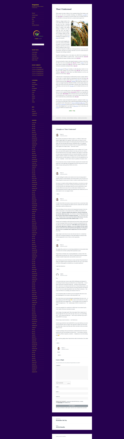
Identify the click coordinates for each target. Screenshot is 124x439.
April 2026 (33, 130)
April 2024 (33, 174)
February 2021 (34, 246)
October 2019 (34, 277)
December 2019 (34, 273)
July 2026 (33, 124)
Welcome (33, 13)
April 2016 (33, 358)
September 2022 (34, 209)
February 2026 (34, 134)
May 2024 (33, 172)
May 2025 (33, 149)
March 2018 (34, 313)
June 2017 (33, 331)
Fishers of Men (34, 54)
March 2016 (34, 360)
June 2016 (33, 354)
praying (57, 107)
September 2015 (34, 371)
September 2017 (34, 325)
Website (58, 396)
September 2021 (34, 232)
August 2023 (34, 190)
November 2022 (34, 205)
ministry (36, 38)
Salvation (33, 96)
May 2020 (33, 263)
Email (33, 23)
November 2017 (34, 321)
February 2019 (34, 292)
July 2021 (33, 236)
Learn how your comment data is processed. (78, 407)
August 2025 (34, 145)
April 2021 (33, 242)
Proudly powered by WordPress (61, 436)
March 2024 (34, 176)
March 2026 (34, 132)
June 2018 (33, 308)
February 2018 (34, 315)
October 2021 (34, 230)
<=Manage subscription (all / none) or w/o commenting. (69, 402)
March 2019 (34, 290)
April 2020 (33, 265)
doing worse (75, 106)
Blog (33, 19)
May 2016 (33, 356)
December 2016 (34, 342)
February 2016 (34, 362)
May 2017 (33, 333)
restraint (82, 62)
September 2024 (34, 165)
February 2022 (34, 223)
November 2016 (34, 344)
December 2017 (34, 319)
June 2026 (33, 126)
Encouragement (34, 88)
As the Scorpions (34, 52)
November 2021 (34, 228)
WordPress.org (34, 115)
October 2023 (34, 186)
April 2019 (33, 288)
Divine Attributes (34, 84)
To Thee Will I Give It (40, 69)
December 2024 (34, 159)
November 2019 (34, 275)
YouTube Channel (35, 15)
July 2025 (33, 147)
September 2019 (34, 279)
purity (76, 79)
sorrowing (63, 104)
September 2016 (34, 348)
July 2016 (33, 352)
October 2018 (34, 300)
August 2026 (34, 122)
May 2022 (33, 217)
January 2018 (34, 317)
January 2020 (34, 271)
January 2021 (34, 248)
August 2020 (34, 257)
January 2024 (34, 180)
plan (67, 68)
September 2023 (34, 188)
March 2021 (34, 244)
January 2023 (34, 201)
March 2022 (34, 221)
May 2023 (33, 194)
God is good (60, 68)
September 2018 (34, 302)
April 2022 (33, 219)
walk (82, 102)
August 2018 (34, 304)
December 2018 (34, 296)
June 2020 (33, 261)
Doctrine (33, 86)
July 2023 (33, 192)
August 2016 (34, 350)
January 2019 (34, 294)
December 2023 (34, 182)
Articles (33, 21)
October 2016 (34, 346)
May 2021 (33, 240)
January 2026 (34, 136)
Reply (58, 240)
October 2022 (34, 207)
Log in (33, 109)
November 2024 (34, 161)
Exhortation (34, 90)
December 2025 (34, 138)
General (33, 92)
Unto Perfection (34, 56)
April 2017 (33, 335)
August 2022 (34, 211)
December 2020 (34, 250)
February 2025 (34, 155)
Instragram (33, 17)
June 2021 (33, 238)
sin (87, 99)
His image (72, 85)
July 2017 (33, 329)
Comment (58, 365)
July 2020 (33, 259)
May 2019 (33, 286)
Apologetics (34, 82)
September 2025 (34, 143)
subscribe (59, 402)
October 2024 (34, 163)
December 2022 (34, 203)
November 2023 (34, 184)
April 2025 (33, 151)
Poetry (33, 94)
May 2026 (33, 128)
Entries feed (34, 111)
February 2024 (34, 178)
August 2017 (34, 327)
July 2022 (33, 213)
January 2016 (34, 364)
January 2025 (34, 157)
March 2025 (34, 153)
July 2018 (33, 306)
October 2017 (34, 323)
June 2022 (33, 215)
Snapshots (35, 5)
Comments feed (34, 113)
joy (80, 79)
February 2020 (34, 269)
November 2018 (34, 298)
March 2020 (34, 267)
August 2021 (34, 234)
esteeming (73, 81)
